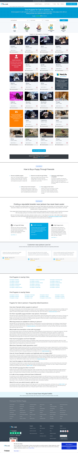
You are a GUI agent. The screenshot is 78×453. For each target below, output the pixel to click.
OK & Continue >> (69, 444)
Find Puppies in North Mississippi (56, 279)
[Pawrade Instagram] (63, 431)
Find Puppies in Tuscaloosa (14, 285)
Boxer (41, 406)
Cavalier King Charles (53, 406)
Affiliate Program (53, 433)
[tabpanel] (13, 255)
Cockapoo (21, 408)
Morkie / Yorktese (52, 414)
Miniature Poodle (32, 414)
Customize (69, 447)
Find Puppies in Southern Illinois (56, 282)
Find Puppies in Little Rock (55, 287)
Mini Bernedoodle (53, 412)
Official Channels (63, 428)
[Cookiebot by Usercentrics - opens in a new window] (7, 451)
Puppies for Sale (14, 6)
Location (44, 435)
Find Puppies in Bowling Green (15, 284)
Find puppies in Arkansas (14, 294)
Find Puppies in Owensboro (35, 284)
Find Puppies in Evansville (54, 284)
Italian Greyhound (63, 410)
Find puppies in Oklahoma (60, 297)
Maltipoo (41, 412)
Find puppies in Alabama (59, 294)
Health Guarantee (45, 351)
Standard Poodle (42, 418)
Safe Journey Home (53, 311)
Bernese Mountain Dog (63, 404)
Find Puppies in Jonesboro (34, 281)
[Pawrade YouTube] (68, 431)
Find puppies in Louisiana (59, 296)
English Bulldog (42, 408)
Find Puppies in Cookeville (55, 285)
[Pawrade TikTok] (65, 431)
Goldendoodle (32, 410)
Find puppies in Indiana (44, 296)
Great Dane (41, 410)
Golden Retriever (22, 410)
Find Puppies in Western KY (55, 281)
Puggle (41, 416)
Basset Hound (42, 404)
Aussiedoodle (22, 404)
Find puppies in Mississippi (30, 294)
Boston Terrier (32, 406)
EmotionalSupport (39, 31)
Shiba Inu (61, 416)
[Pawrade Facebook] (61, 431)
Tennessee (19, 6)
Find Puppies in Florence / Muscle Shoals (37, 279)
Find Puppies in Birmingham (35, 285)
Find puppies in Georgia (14, 297)
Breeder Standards (41, 359)
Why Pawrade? (42, 428)
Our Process (47, 4)
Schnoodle (51, 416)
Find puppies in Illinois (29, 296)
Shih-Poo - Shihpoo (23, 418)
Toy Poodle (51, 418)
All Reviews (39, 269)
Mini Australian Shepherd (24, 414)
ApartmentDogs (63, 31)
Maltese (31, 412)
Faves (54, 4)
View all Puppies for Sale (39, 150)
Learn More (13, 234)
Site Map (41, 435)
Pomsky (21, 416)
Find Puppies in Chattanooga (35, 287)
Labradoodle (12, 412)
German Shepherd (12, 410)
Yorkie (61, 418)
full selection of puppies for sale (55, 216)
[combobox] (19, 20)
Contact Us (42, 433)
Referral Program (53, 438)
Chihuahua (11, 408)
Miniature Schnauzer (43, 414)
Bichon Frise (11, 406)
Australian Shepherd (33, 404)
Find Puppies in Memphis (14, 279)
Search (63, 20)
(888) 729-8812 (73, 4)
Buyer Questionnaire (33, 433)
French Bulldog (52, 408)
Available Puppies (38, 4)
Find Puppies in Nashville (14, 282)
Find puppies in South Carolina (45, 297)
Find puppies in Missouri (44, 294)
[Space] (13, 427)
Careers (51, 435)
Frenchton (61, 408)
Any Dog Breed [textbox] (14, 20)
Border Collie (22, 406)
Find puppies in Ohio (28, 297)
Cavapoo (61, 406)
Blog (58, 4)
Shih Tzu (11, 418)
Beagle (51, 404)
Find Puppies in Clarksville (14, 281)
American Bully (12, 404)
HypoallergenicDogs (51, 31)
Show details (16, 450)
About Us (51, 428)
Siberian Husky (32, 418)
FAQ (40, 430)
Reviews (62, 4)
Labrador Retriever (23, 412)
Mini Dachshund (62, 412)
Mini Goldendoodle (13, 414)
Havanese (51, 410)
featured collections (31, 326)
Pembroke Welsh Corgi (63, 414)
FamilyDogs (26, 31)
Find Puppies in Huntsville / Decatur (36, 282)
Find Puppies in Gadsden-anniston (16, 287)
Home (11, 6)
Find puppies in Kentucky (14, 296)
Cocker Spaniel (32, 408)
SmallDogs (14, 31)
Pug (30, 416)
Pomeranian (12, 416)
